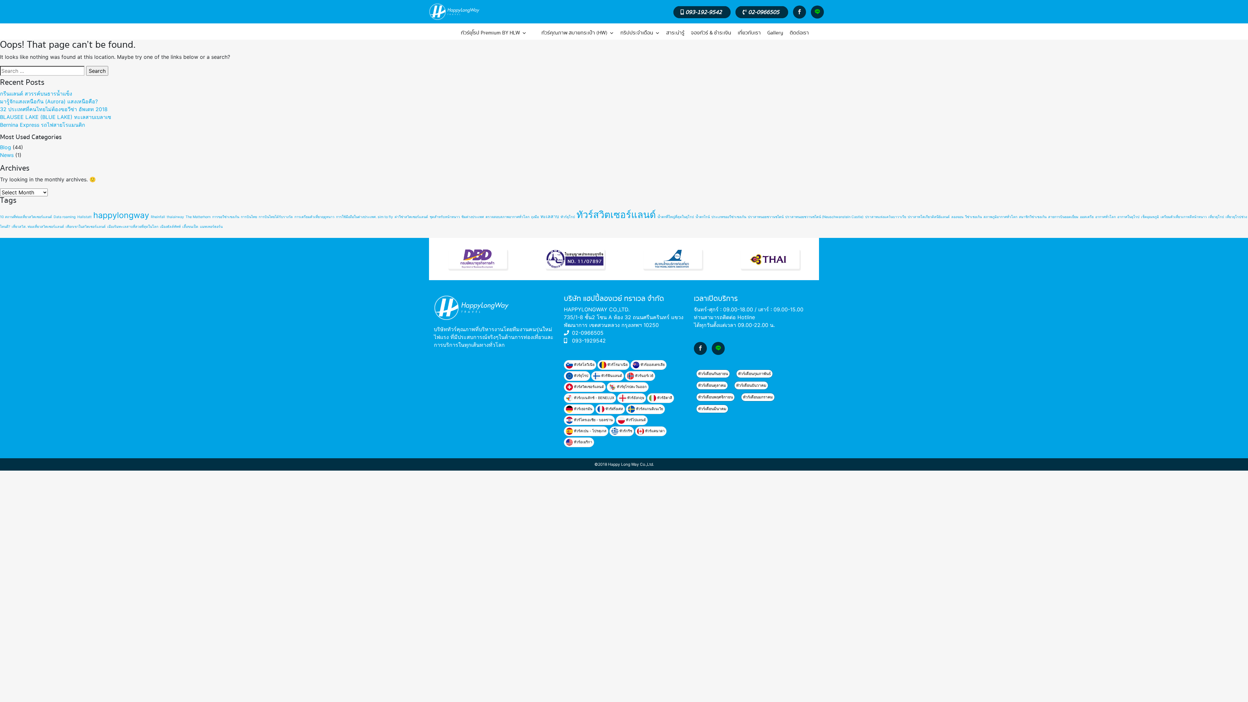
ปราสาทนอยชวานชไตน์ (766, 217)
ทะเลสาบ (549, 216)
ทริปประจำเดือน (636, 33)
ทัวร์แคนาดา (654, 431)
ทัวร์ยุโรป (568, 217)
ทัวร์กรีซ (625, 431)
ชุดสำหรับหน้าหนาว (445, 217)
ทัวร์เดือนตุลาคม (712, 385)
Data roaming (65, 217)
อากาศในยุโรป (1128, 217)
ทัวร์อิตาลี (664, 398)
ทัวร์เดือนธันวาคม (751, 385)
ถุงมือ (535, 217)
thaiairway (175, 217)
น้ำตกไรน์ (703, 217)
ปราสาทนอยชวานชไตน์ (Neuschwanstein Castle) (824, 217)
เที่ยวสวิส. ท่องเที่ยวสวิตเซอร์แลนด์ (38, 227)
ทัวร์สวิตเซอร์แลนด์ (616, 214)
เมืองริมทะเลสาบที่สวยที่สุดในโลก (132, 227)
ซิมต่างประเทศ (473, 217)
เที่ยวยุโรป (1216, 217)
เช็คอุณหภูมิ (1150, 217)
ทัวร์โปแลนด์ (635, 420)
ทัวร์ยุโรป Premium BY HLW (490, 33)
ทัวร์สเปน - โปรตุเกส (589, 431)
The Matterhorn (198, 217)
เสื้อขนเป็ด (190, 227)
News (7, 155)
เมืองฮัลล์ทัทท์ (170, 227)
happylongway (121, 215)
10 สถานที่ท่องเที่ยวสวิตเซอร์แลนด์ (26, 217)
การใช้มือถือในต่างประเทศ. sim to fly (364, 217)
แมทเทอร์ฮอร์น (211, 227)
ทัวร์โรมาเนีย (617, 364)
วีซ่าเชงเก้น (973, 217)
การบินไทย (249, 217)
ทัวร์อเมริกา (582, 442)
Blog (5, 147)
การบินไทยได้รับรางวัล (276, 217)
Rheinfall (158, 217)
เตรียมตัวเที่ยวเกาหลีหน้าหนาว (1184, 217)
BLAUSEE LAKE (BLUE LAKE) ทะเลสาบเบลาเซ (55, 117)
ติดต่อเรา (799, 33)
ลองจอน (957, 217)
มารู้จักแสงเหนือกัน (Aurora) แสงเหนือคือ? (49, 101)
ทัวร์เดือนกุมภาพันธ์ (754, 373)
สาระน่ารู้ (675, 33)
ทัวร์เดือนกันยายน (713, 373)
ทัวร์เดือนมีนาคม (712, 408)
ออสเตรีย (1087, 217)
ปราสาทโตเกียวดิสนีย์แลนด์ (929, 217)
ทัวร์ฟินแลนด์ (611, 375)
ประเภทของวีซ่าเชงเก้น (728, 217)
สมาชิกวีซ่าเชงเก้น (1032, 217)
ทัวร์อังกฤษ (635, 398)
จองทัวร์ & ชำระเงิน (711, 33)
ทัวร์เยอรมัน (582, 409)
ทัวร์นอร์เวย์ (643, 375)
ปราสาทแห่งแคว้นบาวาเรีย (885, 217)
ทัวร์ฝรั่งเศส (613, 409)
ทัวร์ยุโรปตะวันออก (631, 386)
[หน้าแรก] (442, 33)
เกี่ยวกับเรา (749, 33)
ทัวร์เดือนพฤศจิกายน (715, 397)
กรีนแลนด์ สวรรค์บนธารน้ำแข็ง (36, 93)
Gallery (775, 33)
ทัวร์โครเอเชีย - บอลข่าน (593, 420)
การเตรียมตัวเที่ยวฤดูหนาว (314, 217)
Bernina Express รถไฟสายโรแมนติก (42, 125)
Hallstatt (84, 217)
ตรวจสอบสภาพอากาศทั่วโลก (507, 217)
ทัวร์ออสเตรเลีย (652, 364)
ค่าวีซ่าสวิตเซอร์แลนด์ (411, 217)
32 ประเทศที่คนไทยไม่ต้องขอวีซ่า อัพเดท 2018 (54, 109)
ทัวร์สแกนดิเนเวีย (649, 409)
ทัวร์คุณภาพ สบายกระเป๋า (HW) (574, 33)
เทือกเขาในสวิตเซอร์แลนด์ (86, 227)
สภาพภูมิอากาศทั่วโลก (1000, 217)
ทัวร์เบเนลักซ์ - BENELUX (593, 398)
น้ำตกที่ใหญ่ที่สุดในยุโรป (675, 217)
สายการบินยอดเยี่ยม (1063, 217)
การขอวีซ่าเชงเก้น (225, 217)
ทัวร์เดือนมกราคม (758, 397)
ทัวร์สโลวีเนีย (583, 364)
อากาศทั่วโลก (1105, 217)
